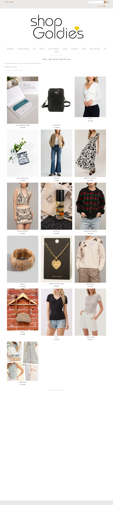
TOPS (34, 48)
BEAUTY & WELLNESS (95, 48)
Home (51, 55)
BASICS (56, 51)
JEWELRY (65, 48)
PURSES (84, 48)
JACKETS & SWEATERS (53, 48)
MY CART (101, 6)
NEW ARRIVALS (10, 48)
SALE (105, 48)
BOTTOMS (41, 48)
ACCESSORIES (74, 48)
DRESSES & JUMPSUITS (23, 48)
